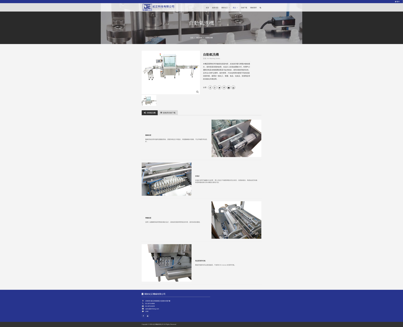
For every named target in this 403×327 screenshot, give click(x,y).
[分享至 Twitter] (219, 87)
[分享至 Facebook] (210, 87)
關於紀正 (225, 7)
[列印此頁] (233, 87)
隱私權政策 (257, 324)
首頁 (207, 7)
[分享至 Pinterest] (224, 87)
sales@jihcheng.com (152, 309)
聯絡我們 (253, 7)
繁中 (398, 1)
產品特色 (199, 37)
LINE (147, 311)
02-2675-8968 (150, 303)
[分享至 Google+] (215, 87)
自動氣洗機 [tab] (151, 113)
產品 (234, 7)
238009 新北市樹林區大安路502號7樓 (157, 301)
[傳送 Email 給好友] (229, 87)
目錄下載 (244, 7)
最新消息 (215, 7)
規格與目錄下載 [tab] (169, 113)
